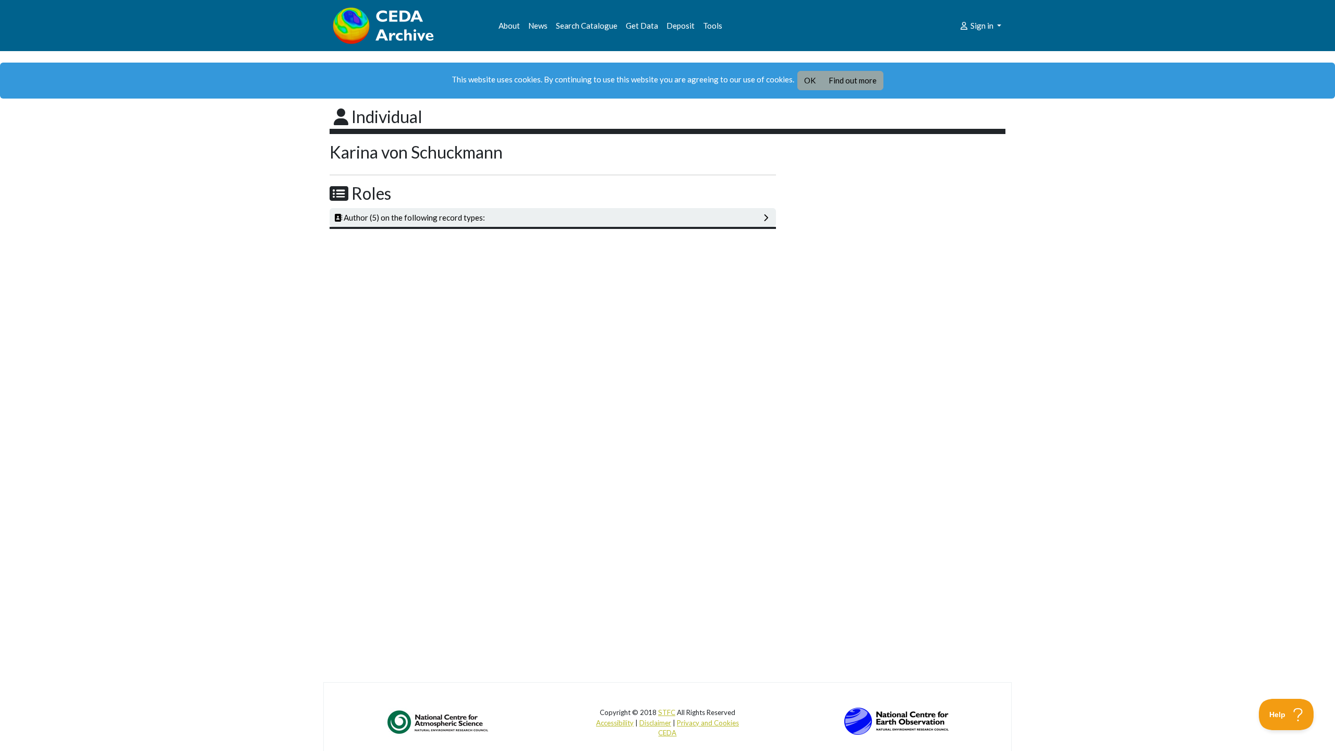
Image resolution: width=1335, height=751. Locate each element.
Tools (712, 25)
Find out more (853, 80)
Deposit (680, 25)
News (538, 25)
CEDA (667, 733)
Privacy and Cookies (708, 723)
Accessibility (615, 723)
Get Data (642, 25)
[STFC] (896, 720)
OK (810, 80)
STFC (666, 712)
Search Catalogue (586, 25)
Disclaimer (655, 723)
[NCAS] (438, 721)
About (509, 25)
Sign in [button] (982, 25)
